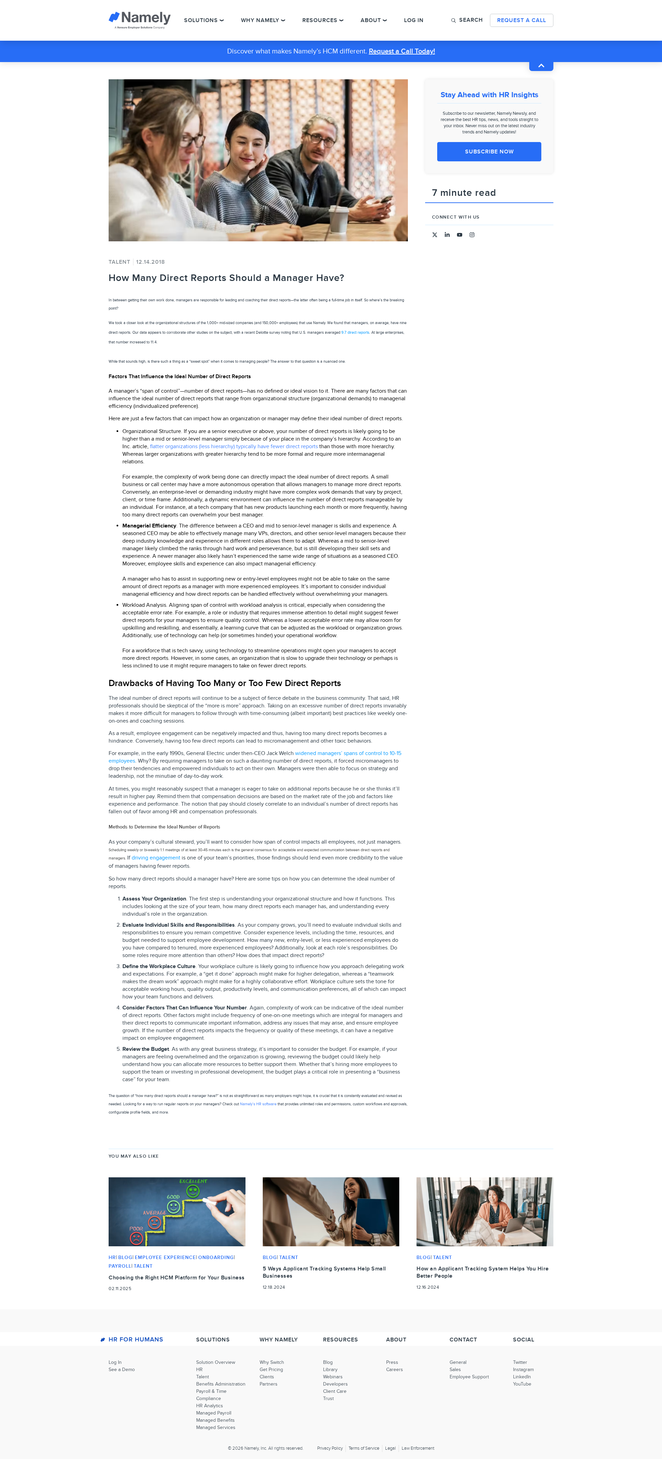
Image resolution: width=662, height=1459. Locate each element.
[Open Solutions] (222, 20)
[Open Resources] (341, 20)
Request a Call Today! (402, 51)
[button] (467, 20)
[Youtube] (459, 235)
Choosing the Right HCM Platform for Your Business (177, 1277)
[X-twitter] (435, 235)
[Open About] (385, 20)
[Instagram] (472, 235)
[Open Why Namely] (283, 20)
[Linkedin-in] (447, 235)
